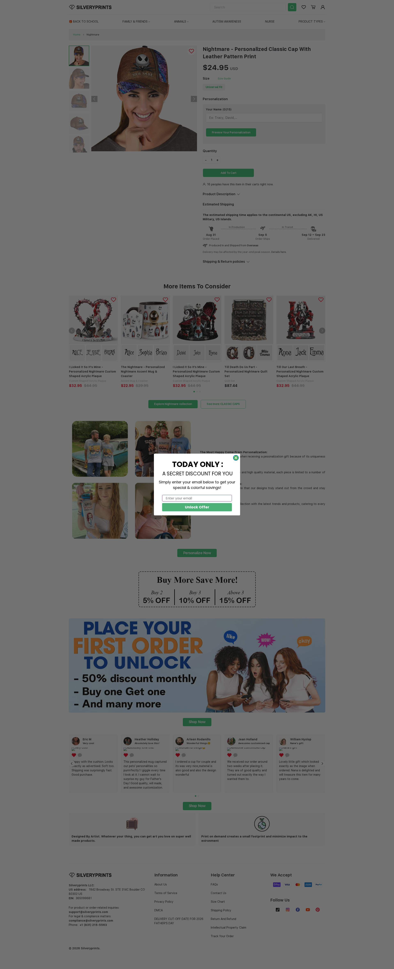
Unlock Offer (197, 507)
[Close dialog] (235, 457)
